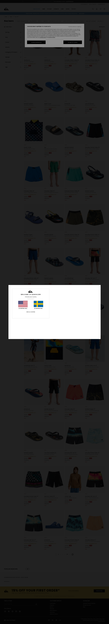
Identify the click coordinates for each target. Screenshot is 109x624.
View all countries (30, 311)
